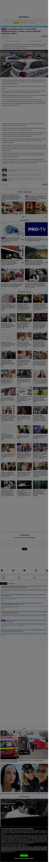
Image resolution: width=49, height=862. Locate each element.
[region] (24, 844)
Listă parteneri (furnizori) (5, 852)
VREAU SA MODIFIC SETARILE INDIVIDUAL (24, 858)
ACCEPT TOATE (24, 855)
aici (30, 839)
